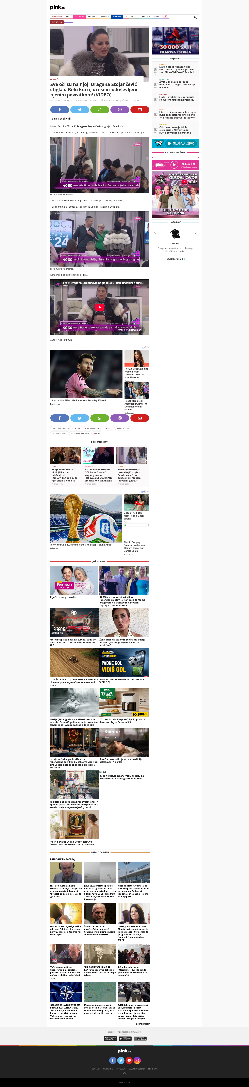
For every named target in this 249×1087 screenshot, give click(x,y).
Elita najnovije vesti (93, 428)
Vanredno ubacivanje (80, 433)
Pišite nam (152, 1069)
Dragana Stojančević (61, 428)
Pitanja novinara (60, 433)
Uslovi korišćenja (137, 1069)
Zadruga (79, 16)
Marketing (108, 1069)
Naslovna (57, 16)
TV (125, 16)
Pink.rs (109, 428)
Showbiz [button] (92, 16)
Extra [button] (157, 16)
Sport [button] (134, 16)
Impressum (121, 1069)
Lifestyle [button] (145, 16)
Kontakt (96, 1069)
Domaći (54, 79)
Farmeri (117, 16)
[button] (53, 460)
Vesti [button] (68, 16)
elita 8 (97, 433)
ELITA (77, 428)
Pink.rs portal (123, 428)
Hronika (105, 16)
